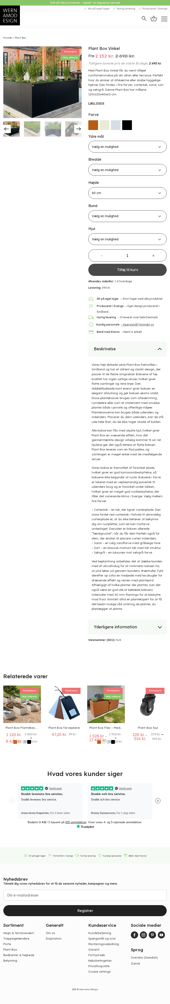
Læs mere (96, 103)
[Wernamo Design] (16, 15)
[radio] (93, 125)
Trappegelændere (16, 938)
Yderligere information (115, 626)
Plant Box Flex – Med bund (106, 727)
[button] (144, 19)
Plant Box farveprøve (64, 727)
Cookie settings (99, 971)
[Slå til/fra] (159, 348)
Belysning (10, 960)
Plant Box (20, 37)
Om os (50, 933)
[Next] (76, 82)
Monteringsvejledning (103, 944)
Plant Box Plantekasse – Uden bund (22, 727)
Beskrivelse (105, 348)
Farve (93, 115)
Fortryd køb (96, 955)
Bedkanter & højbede (18, 955)
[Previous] (8, 82)
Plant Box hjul (148, 727)
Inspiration (54, 938)
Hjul (91, 229)
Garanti (93, 949)
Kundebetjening (99, 933)
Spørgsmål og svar (102, 938)
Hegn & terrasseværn (18, 933)
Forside (7, 37)
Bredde (94, 159)
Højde (93, 183)
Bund (92, 206)
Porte (7, 944)
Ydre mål (96, 136)
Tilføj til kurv (127, 269)
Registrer (85, 910)
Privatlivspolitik (99, 966)
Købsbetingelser (100, 960)
